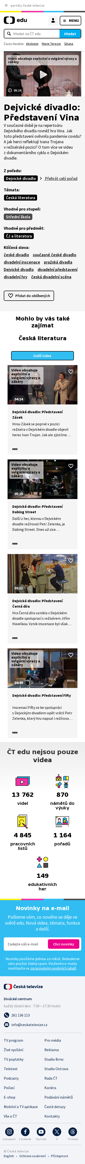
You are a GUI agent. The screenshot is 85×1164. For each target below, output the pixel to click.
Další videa (42, 355)
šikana (68, 43)
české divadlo (16, 254)
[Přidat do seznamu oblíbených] (71, 371)
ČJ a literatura (19, 236)
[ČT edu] (15, 22)
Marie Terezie (51, 43)
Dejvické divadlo (21, 178)
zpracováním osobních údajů (53, 968)
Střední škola (18, 217)
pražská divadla (58, 262)
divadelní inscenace (22, 262)
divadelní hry (15, 277)
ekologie (32, 43)
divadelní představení (57, 269)
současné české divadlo (54, 254)
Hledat (70, 33)
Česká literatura (20, 197)
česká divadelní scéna (51, 277)
